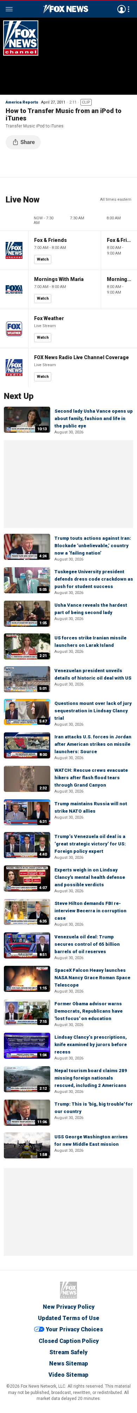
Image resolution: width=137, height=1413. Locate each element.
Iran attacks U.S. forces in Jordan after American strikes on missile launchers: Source (92, 744)
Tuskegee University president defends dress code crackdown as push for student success (93, 579)
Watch (43, 259)
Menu (9, 9)
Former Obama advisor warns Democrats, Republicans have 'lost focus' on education (88, 1011)
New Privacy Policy (68, 1306)
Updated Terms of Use (68, 1318)
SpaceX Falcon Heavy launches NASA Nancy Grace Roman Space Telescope (92, 978)
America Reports (22, 102)
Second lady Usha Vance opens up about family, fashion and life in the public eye (93, 418)
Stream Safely (68, 1352)
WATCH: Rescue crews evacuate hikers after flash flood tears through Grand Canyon (91, 778)
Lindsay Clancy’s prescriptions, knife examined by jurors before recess (90, 1044)
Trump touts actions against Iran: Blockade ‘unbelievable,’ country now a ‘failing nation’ (92, 546)
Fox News (68, 1290)
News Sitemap (68, 1363)
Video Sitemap (68, 1374)
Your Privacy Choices (74, 1329)
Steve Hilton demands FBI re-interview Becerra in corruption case (90, 911)
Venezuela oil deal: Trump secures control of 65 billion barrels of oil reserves (87, 944)
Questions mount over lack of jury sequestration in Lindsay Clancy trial (93, 711)
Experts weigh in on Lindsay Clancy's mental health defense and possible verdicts (89, 877)
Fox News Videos (65, 9)
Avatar (121, 9)
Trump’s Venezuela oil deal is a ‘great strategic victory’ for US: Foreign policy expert (90, 844)
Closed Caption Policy (69, 1341)
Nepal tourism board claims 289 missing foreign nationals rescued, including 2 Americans (90, 1078)
